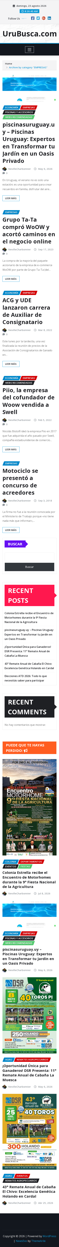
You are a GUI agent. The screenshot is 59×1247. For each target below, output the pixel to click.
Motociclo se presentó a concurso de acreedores (20, 481)
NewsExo (21, 1241)
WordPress (49, 1236)
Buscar (15, 543)
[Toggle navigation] (29, 49)
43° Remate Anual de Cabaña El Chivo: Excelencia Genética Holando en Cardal (29, 1191)
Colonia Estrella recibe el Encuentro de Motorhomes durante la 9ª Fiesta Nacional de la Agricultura (29, 617)
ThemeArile (38, 1241)
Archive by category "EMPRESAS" (28, 67)
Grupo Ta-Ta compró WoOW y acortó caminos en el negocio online (28, 230)
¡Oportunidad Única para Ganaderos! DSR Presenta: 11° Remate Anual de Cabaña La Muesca (28, 651)
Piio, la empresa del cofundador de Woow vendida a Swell (28, 401)
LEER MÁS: (11, 198)
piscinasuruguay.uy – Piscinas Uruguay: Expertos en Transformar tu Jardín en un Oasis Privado (28, 142)
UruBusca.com (29, 33)
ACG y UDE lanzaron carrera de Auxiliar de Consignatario (26, 311)
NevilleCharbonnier (19, 168)
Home (8, 63)
